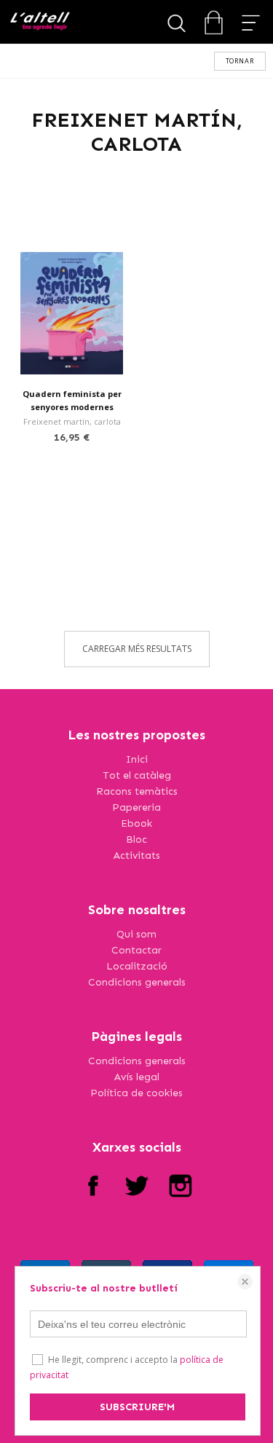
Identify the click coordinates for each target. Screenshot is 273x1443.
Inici (137, 759)
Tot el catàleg (137, 775)
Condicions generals (137, 982)
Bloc (136, 839)
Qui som (136, 934)
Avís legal (136, 1077)
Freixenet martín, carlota (72, 421)
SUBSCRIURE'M (137, 1407)
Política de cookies (136, 1093)
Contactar (136, 950)
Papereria (136, 807)
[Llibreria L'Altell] (39, 22)
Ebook (136, 823)
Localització (136, 966)
